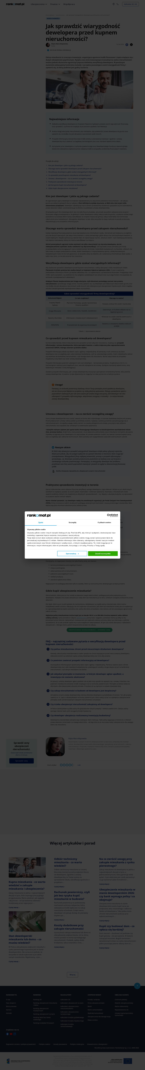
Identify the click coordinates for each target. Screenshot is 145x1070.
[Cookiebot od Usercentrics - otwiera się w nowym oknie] (108, 515)
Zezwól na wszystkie (103, 553)
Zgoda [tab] (40, 522)
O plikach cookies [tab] (104, 522)
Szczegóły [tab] (72, 522)
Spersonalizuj (71, 553)
